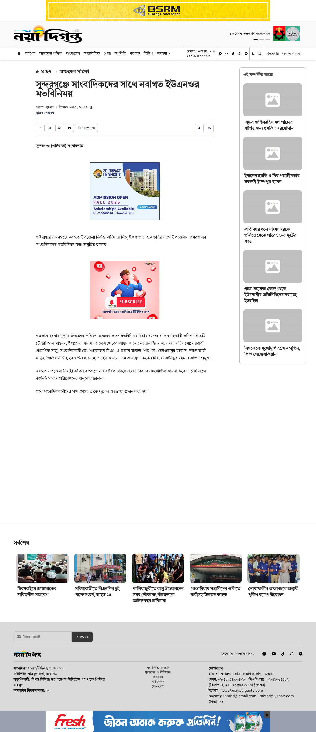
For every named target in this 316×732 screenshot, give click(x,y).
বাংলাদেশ (73, 53)
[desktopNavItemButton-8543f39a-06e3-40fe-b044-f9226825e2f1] (169, 53)
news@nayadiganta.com (241, 690)
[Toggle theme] (253, 53)
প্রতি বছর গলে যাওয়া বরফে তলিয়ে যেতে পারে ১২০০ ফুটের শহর (270, 235)
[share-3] (59, 128)
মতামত (135, 53)
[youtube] (226, 53)
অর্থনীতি (120, 53)
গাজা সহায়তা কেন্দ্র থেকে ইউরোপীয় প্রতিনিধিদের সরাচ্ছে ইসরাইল (270, 294)
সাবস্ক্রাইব (82, 636)
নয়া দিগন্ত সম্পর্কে (158, 667)
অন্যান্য (162, 53)
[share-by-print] (209, 128)
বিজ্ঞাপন (158, 677)
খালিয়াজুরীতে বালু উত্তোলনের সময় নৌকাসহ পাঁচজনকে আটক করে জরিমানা (158, 594)
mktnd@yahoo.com (277, 696)
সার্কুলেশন (158, 681)
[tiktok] (233, 53)
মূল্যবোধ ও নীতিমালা (158, 672)
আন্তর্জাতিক (92, 53)
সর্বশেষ (30, 53)
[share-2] (50, 128)
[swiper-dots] (255, 39)
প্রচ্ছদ (46, 71)
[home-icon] (19, 53)
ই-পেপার (273, 53)
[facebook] (220, 53)
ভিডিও (148, 53)
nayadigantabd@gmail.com (232, 696)
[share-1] (40, 128)
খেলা (107, 53)
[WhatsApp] (239, 53)
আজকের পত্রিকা (50, 53)
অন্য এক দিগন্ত (291, 53)
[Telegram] (246, 53)
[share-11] (199, 128)
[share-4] (69, 128)
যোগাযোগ (158, 686)
